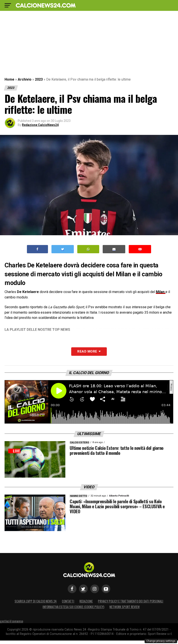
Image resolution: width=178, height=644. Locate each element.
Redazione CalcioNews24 (40, 125)
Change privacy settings (160, 640)
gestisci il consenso (11, 621)
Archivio (24, 79)
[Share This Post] (88, 249)
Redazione (86, 601)
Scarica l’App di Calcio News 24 (36, 601)
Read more (87, 351)
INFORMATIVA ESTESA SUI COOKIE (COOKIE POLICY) (73, 606)
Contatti (68, 601)
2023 (39, 79)
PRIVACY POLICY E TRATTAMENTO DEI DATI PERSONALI (130, 601)
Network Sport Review (124, 606)
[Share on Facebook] (37, 249)
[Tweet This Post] (62, 249)
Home (9, 79)
